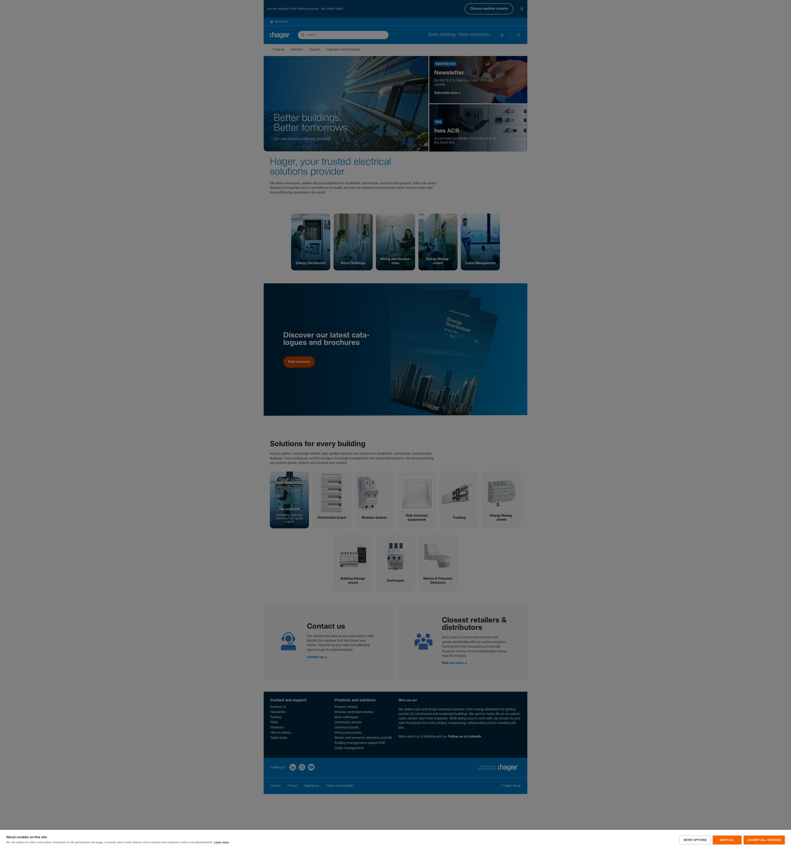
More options (695, 840)
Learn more (221, 842)
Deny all (727, 840)
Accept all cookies (764, 840)
